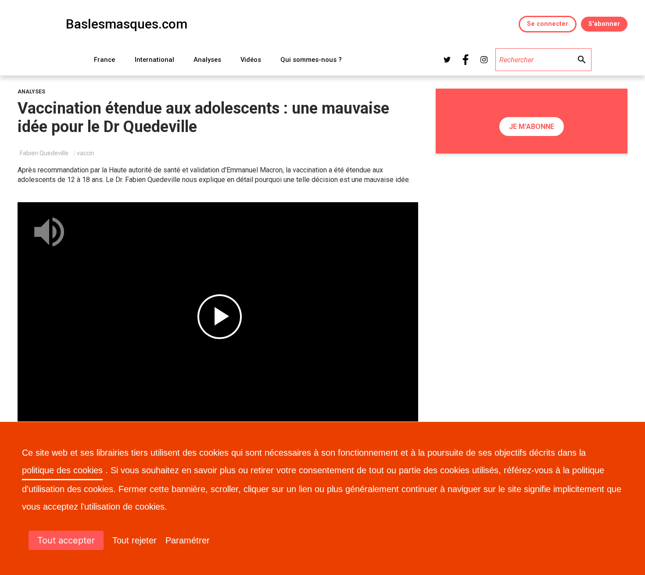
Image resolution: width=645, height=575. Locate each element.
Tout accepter (66, 540)
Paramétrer (187, 540)
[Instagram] (484, 60)
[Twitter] (447, 60)
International (154, 60)
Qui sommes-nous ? (311, 60)
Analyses (207, 60)
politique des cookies (62, 470)
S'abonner (604, 24)
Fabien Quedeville (44, 153)
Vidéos (250, 60)
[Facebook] (466, 60)
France (104, 60)
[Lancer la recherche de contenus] (581, 60)
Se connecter (547, 24)
